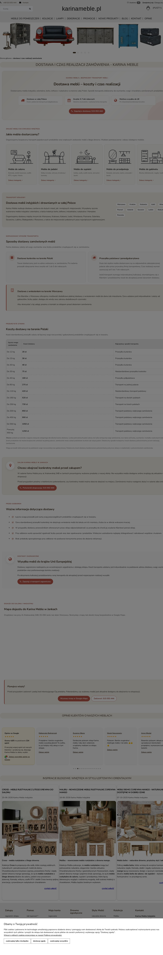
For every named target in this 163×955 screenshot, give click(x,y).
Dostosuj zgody (39, 941)
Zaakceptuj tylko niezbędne (17, 941)
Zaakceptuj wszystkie (59, 941)
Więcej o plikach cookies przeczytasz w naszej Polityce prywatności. (33, 935)
